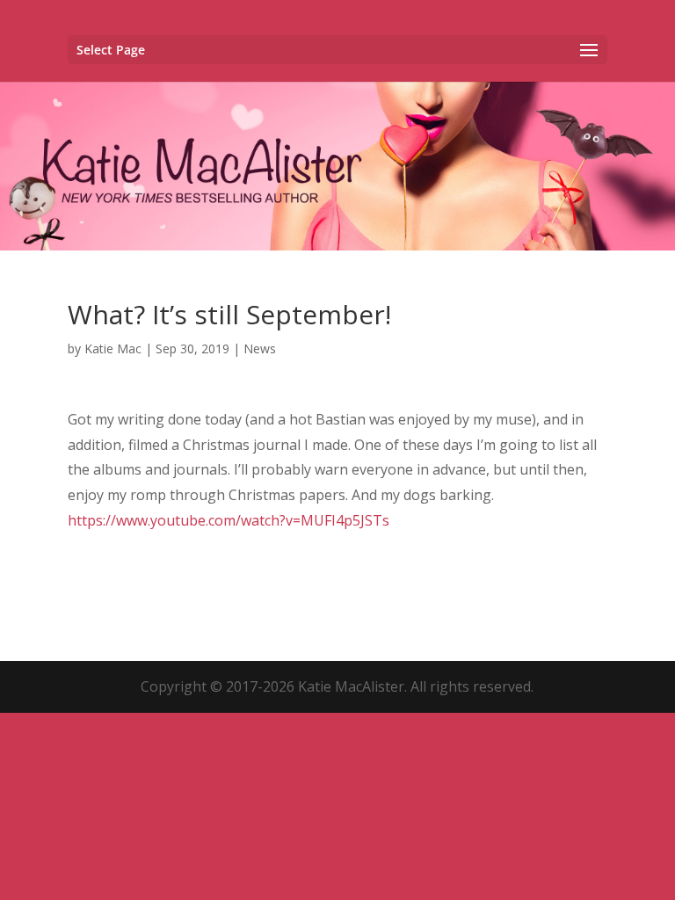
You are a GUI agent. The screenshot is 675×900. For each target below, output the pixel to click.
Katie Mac (113, 348)
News (259, 348)
